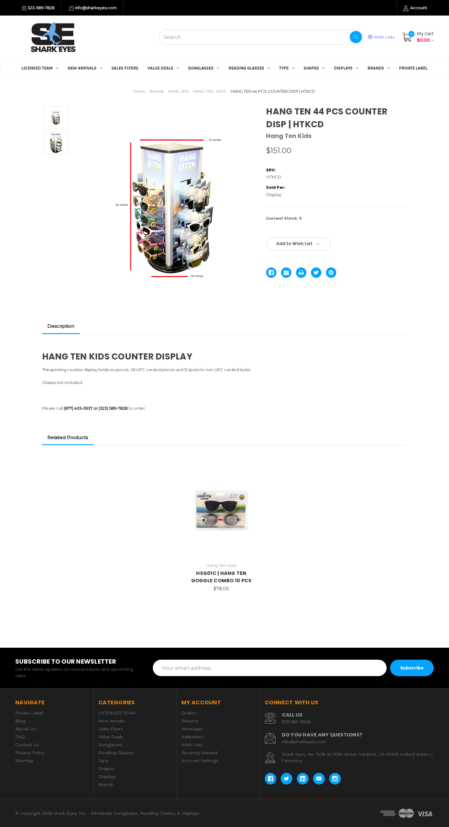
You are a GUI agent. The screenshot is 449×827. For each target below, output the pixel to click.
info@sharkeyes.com (95, 7)
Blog (20, 721)
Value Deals (160, 68)
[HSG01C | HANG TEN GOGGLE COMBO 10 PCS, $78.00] (221, 509)
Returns (189, 721)
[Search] (356, 37)
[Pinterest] (331, 272)
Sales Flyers (124, 68)
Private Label (413, 68)
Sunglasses (201, 68)
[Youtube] (319, 778)
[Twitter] (316, 272)
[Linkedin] (302, 778)
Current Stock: (283, 218)
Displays (343, 68)
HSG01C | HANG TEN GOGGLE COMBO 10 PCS (221, 577)
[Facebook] (271, 272)
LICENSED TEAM (37, 68)
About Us (25, 729)
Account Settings (199, 760)
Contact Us (27, 744)
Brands (375, 68)
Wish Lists (383, 37)
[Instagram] (335, 778)
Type (284, 68)
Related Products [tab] (67, 437)
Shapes (311, 68)
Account (418, 7)
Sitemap (24, 760)
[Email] (286, 272)
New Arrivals (82, 68)
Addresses (192, 736)
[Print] (301, 272)
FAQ (20, 736)
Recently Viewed (199, 752)
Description (60, 326)
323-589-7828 (41, 7)
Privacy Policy (29, 752)
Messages (192, 729)
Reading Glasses (246, 68)
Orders (188, 713)
